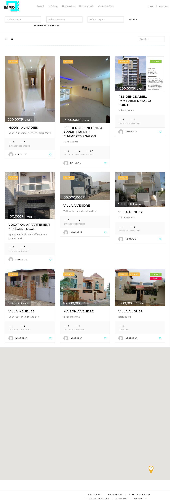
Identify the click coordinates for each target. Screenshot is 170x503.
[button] (19, 353)
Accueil (40, 6)
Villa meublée (21, 311)
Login (151, 6)
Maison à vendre (78, 311)
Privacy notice (94, 495)
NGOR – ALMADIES (23, 128)
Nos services (68, 6)
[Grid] (6, 39)
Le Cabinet (53, 6)
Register (163, 6)
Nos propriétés (86, 6)
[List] (12, 39)
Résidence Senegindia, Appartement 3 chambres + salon (83, 132)
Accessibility (121, 499)
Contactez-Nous (106, 6)
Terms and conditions (139, 495)
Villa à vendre (76, 205)
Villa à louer (130, 212)
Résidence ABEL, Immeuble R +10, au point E (134, 101)
